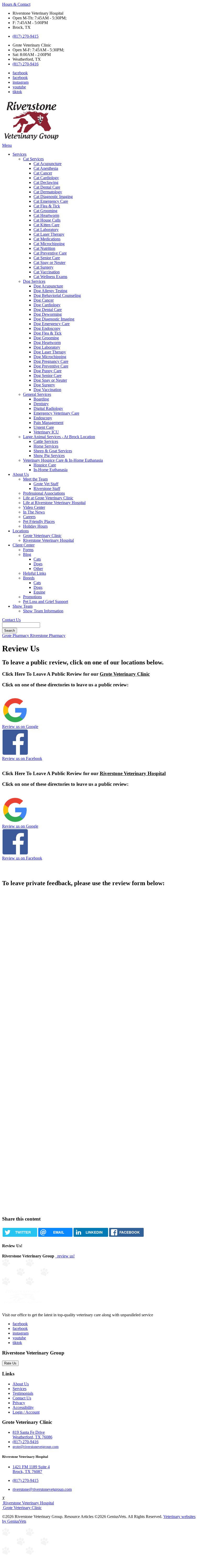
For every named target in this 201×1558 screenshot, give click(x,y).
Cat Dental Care (47, 187)
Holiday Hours (35, 526)
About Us (21, 474)
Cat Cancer (43, 173)
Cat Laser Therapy (49, 234)
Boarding (41, 399)
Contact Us (11, 620)
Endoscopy (43, 418)
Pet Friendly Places (39, 521)
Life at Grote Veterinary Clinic (48, 498)
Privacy (19, 1403)
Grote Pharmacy (16, 635)
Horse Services (46, 446)
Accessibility (23, 1407)
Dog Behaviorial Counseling (57, 295)
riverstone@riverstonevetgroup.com (42, 1489)
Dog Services (34, 281)
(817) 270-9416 (25, 64)
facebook (20, 73)
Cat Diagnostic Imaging (53, 196)
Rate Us (10, 1363)
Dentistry (41, 404)
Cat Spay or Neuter (49, 262)
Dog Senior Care (48, 375)
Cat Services (33, 159)
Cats (37, 559)
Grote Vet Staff (46, 484)
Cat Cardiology (46, 178)
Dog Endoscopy (47, 328)
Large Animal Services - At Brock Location (59, 436)
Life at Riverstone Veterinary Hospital (54, 502)
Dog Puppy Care (48, 371)
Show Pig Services (49, 455)
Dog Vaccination (47, 389)
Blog (27, 554)
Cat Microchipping (49, 243)
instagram (21, 82)
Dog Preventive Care (51, 366)
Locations (21, 531)
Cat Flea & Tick (47, 206)
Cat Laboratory (46, 229)
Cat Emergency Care (51, 201)
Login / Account (26, 1412)
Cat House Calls (47, 220)
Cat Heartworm (46, 215)
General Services (37, 394)
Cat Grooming (45, 210)
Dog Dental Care (48, 309)
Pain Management (48, 422)
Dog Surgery (44, 385)
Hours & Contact (16, 4)
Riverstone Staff (47, 488)
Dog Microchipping (50, 356)
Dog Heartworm (47, 342)
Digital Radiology (48, 408)
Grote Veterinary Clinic (42, 535)
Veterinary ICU (46, 432)
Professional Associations (44, 493)
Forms (28, 549)
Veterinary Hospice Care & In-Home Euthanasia (63, 460)
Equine (39, 592)
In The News (34, 512)
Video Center (34, 507)
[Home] (31, 140)
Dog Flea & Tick (48, 333)
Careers (29, 517)
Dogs (38, 564)
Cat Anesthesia (46, 168)
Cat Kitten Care (46, 225)
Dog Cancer (44, 300)
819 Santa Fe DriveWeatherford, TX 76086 (32, 1434)
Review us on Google (20, 726)
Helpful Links (34, 573)
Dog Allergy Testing (50, 291)
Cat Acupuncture (48, 163)
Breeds (29, 578)
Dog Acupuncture (48, 286)
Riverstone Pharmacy (47, 635)
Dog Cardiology (47, 305)
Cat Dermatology (48, 192)
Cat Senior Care (47, 258)
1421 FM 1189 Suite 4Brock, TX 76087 (31, 1469)
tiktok (17, 91)
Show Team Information (43, 611)
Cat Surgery (43, 267)
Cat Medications (47, 239)
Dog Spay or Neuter (50, 380)
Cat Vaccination (47, 272)
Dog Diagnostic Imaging (54, 319)
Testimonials (23, 1393)
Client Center (24, 545)
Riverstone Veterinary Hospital (48, 540)
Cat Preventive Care (50, 253)
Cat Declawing (46, 182)
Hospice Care (45, 465)
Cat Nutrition (44, 248)
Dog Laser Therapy (50, 352)
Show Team (22, 606)
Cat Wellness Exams (50, 276)
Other (38, 568)
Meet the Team (35, 479)
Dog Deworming (48, 314)
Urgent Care (44, 427)
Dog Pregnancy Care (51, 361)
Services (19, 154)
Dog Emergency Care (52, 323)
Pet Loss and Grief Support (45, 601)
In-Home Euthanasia (51, 469)
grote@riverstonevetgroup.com (36, 1446)
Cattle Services (46, 441)
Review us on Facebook (22, 758)
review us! (65, 1256)
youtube (19, 87)
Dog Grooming (46, 338)
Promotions (32, 597)
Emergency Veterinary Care (56, 413)
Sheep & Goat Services (53, 451)
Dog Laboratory (47, 347)
